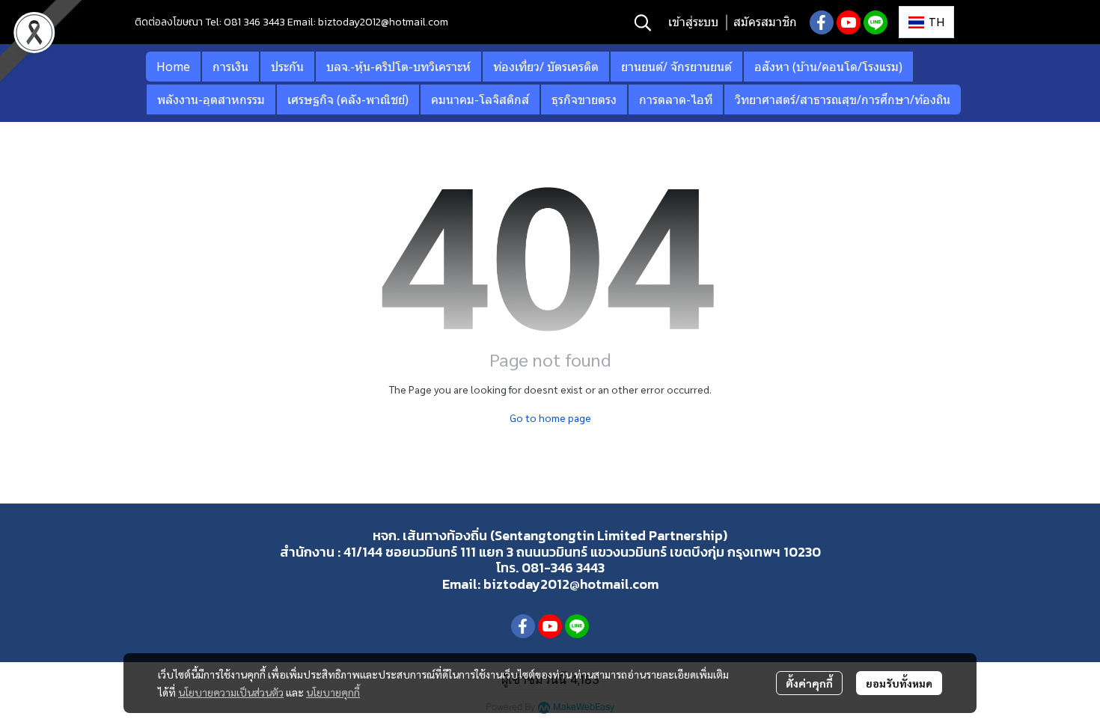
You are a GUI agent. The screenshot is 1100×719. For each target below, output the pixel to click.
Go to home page (550, 417)
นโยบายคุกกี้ (333, 692)
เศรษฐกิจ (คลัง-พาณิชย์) (348, 99)
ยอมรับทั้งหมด (899, 683)
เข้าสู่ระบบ (693, 22)
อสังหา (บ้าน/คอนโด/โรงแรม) (828, 66)
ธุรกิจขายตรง (584, 99)
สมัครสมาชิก (765, 22)
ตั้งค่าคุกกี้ (809, 683)
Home (173, 66)
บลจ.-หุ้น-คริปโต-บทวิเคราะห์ (398, 66)
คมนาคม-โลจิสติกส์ (480, 99)
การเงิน (230, 66)
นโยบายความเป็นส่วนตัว (231, 692)
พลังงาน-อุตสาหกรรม (211, 99)
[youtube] (849, 22)
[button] (643, 22)
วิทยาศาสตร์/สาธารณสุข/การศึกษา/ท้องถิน (842, 99)
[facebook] (822, 22)
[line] (875, 22)
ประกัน (287, 66)
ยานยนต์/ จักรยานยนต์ (676, 66)
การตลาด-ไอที (675, 99)
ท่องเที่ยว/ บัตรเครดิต (546, 66)
